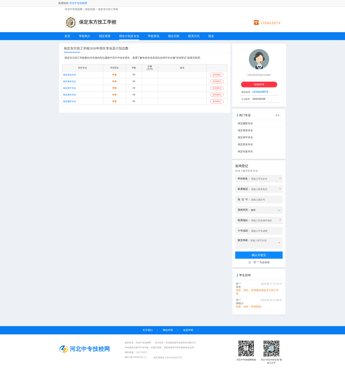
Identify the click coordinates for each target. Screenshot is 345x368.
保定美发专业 (69, 81)
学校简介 (84, 36)
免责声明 (188, 330)
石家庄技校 (156, 347)
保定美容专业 (69, 94)
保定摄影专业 (69, 101)
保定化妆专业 (69, 75)
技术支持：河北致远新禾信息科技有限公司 (175, 342)
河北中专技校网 (78, 3)
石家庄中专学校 (141, 347)
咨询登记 (217, 75)
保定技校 (90, 9)
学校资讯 (153, 36)
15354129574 (270, 23)
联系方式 (194, 36)
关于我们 (147, 330)
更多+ (278, 115)
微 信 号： (244, 199)
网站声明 (168, 330)
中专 (114, 75)
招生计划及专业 (129, 36)
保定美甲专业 (69, 88)
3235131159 (258, 99)
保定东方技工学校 (108, 9)
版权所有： (138, 342)
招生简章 (105, 36)
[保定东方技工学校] (71, 27)
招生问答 (174, 36)
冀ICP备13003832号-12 (135, 357)
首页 (67, 36)
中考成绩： (244, 230)
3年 (133, 75)
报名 (211, 36)
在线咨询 (259, 84)
